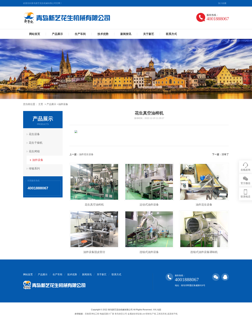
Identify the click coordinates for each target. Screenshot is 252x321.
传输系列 (34, 168)
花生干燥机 (36, 142)
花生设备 (34, 134)
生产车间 (80, 33)
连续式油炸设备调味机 (204, 252)
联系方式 (171, 33)
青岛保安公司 (121, 314)
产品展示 (57, 33)
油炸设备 (63, 104)
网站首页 (34, 33)
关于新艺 (148, 33)
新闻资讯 (125, 33)
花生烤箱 (34, 151)
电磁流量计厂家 (107, 314)
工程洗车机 (162, 314)
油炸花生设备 (86, 154)
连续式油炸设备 (149, 252)
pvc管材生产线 (149, 314)
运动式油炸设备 (149, 204)
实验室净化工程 (92, 314)
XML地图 (157, 309)
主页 (40, 104)
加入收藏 (222, 3)
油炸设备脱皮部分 (94, 252)
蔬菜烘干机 (172, 314)
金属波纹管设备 (135, 314)
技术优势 (103, 33)
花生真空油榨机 (94, 204)
